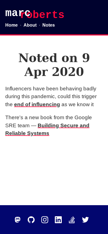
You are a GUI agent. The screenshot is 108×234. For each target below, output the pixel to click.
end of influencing (37, 104)
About (30, 25)
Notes (48, 25)
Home (11, 25)
